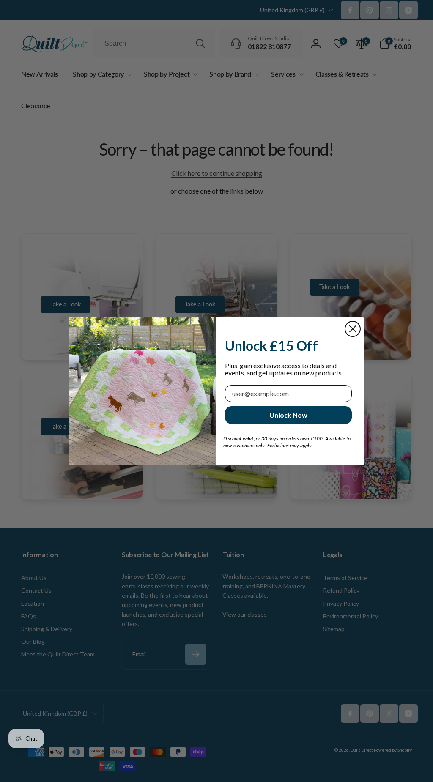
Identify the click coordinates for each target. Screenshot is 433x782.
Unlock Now (288, 415)
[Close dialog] (352, 328)
